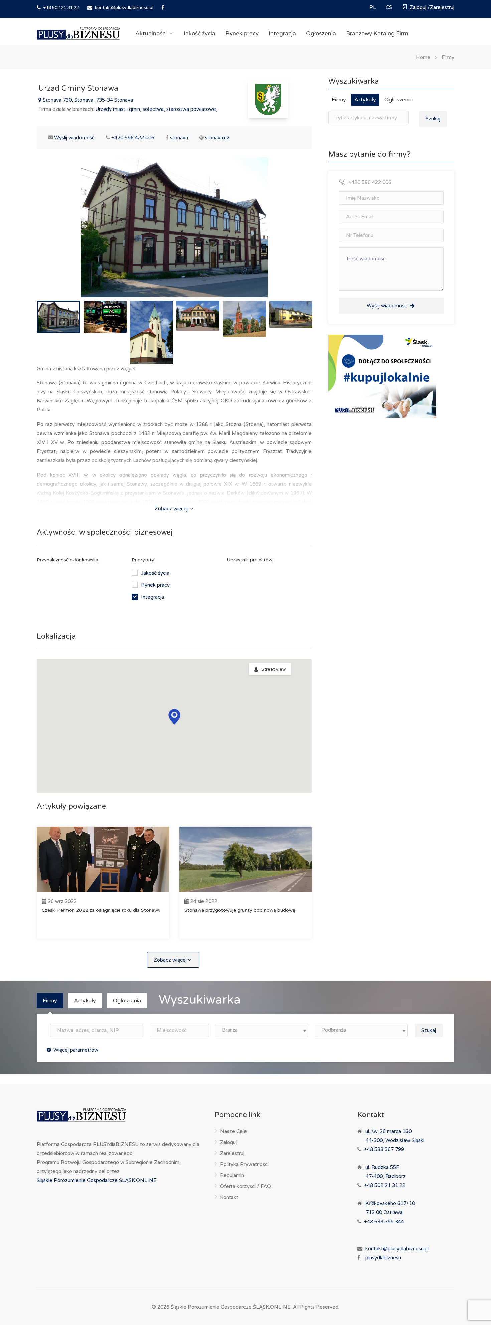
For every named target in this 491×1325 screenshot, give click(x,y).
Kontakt (229, 1197)
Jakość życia (199, 33)
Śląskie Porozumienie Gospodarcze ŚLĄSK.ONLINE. (231, 1307)
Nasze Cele (233, 1131)
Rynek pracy (242, 33)
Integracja (282, 33)
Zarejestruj (232, 1153)
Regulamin (232, 1175)
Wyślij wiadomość (71, 138)
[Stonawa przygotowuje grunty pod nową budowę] (245, 859)
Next (292, 235)
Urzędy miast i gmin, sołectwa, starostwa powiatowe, (156, 109)
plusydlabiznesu (383, 1258)
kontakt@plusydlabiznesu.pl (124, 7)
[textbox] (262, 1030)
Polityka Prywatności (244, 1164)
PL (373, 7)
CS (389, 7)
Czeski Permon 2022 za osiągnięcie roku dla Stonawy (101, 910)
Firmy (448, 57)
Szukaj (433, 119)
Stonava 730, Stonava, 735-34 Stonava (87, 100)
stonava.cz (217, 138)
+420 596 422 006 (132, 138)
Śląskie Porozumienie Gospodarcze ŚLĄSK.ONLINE (97, 1180)
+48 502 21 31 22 (60, 7)
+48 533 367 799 (384, 1149)
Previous (55, 235)
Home (423, 57)
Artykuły (365, 99)
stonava (179, 138)
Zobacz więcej (172, 509)
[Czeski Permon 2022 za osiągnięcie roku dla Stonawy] (103, 859)
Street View (273, 669)
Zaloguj (228, 1142)
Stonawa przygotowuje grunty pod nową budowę (239, 910)
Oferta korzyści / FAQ (245, 1186)
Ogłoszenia (321, 33)
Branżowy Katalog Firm (377, 33)
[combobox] (262, 1030)
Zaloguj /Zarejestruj (431, 7)
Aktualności (151, 33)
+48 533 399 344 (384, 1222)
